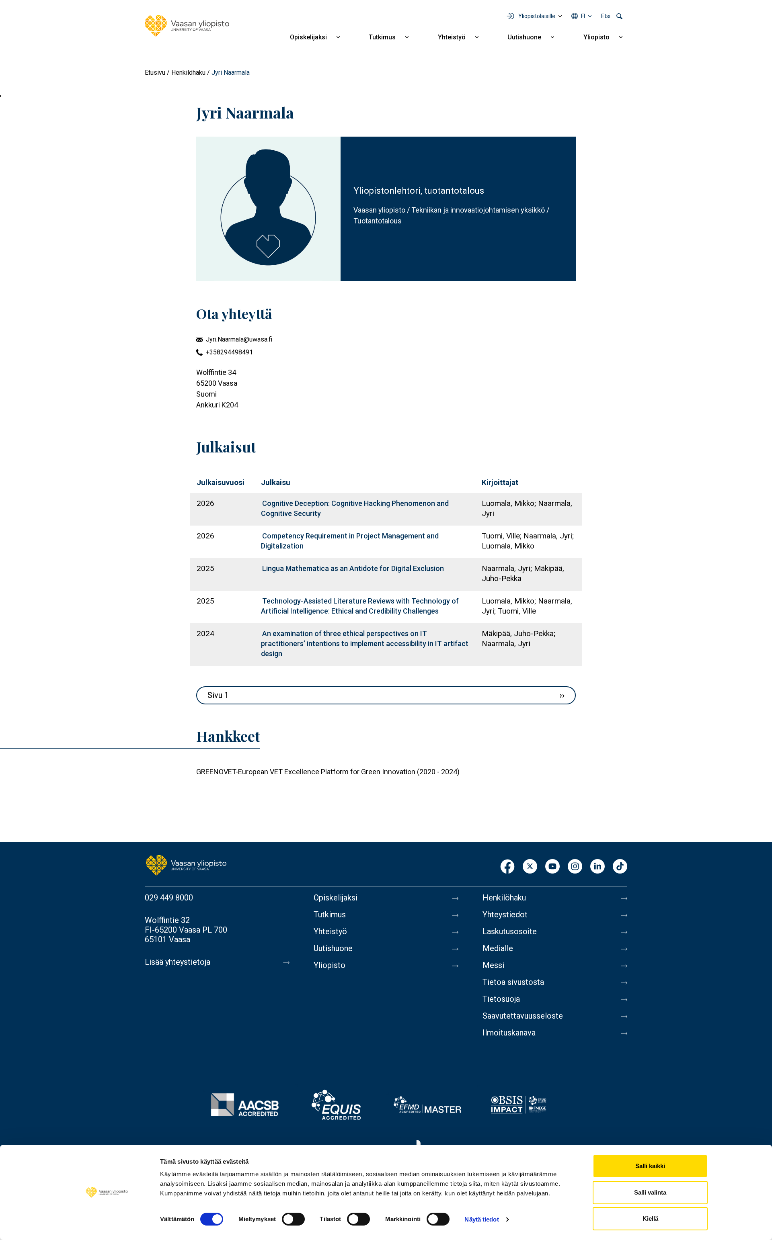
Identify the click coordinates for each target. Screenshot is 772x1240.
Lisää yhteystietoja (177, 962)
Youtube (552, 867)
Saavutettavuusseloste (522, 1016)
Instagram (575, 867)
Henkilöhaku (188, 72)
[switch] (293, 1219)
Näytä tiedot (481, 1219)
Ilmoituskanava (509, 1032)
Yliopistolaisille (536, 16)
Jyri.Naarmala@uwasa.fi (239, 339)
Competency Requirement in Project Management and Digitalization (350, 541)
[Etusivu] (187, 26)
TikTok (620, 867)
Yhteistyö (452, 37)
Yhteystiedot (505, 914)
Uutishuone (524, 37)
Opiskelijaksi (308, 37)
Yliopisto (596, 37)
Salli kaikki (650, 1165)
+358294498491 (229, 352)
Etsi (605, 16)
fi (583, 16)
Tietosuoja (501, 999)
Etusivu (155, 72)
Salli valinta (650, 1192)
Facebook (507, 867)
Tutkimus (382, 37)
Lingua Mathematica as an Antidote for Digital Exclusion (353, 568)
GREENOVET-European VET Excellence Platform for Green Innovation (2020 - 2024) (328, 771)
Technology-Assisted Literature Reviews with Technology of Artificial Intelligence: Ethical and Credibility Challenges (360, 606)
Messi (493, 965)
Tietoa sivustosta (513, 982)
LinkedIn (597, 867)
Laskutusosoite (509, 931)
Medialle (497, 948)
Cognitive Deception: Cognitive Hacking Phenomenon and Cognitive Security (355, 508)
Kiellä (650, 1218)
